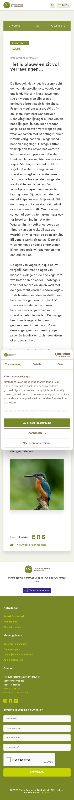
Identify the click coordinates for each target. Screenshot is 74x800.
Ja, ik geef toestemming (37, 422)
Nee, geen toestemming (37, 442)
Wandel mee (10, 622)
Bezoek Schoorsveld (14, 616)
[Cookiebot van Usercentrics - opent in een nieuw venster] (55, 354)
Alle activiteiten (12, 627)
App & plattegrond (13, 660)
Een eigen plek (11, 649)
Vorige (16, 26)
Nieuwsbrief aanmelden (31, 544)
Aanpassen (35, 432)
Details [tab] (37, 364)
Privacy (46, 792)
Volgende (56, 26)
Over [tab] (61, 364)
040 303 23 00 (11, 689)
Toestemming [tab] (13, 364)
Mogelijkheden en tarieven (18, 654)
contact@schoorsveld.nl (16, 692)
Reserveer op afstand (15, 644)
